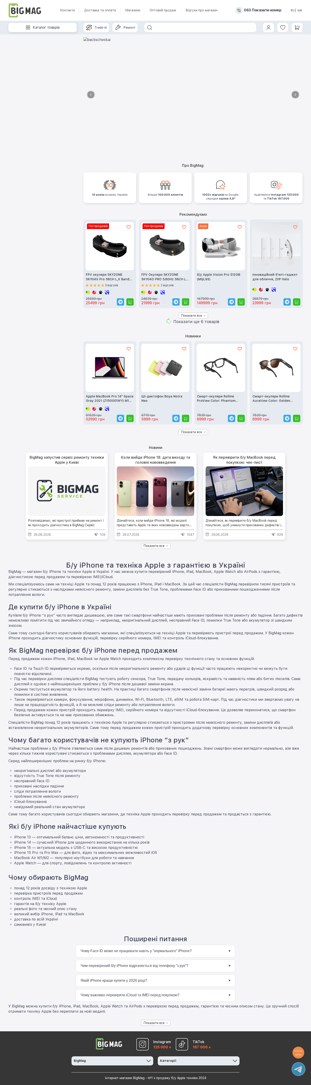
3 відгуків (111, 285)
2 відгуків (167, 285)
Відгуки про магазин (201, 10)
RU (293, 10)
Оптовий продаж (163, 10)
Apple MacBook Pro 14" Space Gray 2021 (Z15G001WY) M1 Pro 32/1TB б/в (109, 399)
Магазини (132, 10)
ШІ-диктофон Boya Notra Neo (161, 399)
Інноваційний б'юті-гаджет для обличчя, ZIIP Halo (275, 277)
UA (300, 10)
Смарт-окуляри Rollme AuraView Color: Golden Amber (271, 399)
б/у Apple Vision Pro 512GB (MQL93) (218, 277)
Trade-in (100, 27)
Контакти (67, 10)
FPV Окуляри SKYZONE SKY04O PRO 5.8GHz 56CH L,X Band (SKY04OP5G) (165, 277)
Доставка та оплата (100, 10)
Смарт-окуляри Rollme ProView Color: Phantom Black (216, 399)
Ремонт (129, 27)
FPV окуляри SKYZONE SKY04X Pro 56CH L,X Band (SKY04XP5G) (107, 277)
